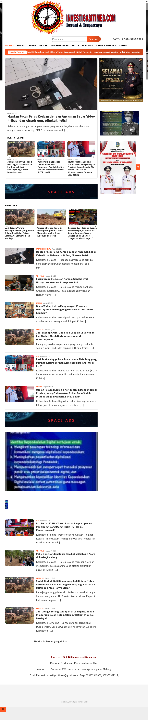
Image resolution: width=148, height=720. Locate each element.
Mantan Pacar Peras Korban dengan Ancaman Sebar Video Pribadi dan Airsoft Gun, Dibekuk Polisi (51, 118)
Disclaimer (66, 663)
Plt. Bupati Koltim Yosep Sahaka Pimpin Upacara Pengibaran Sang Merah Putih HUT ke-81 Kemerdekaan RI (64, 527)
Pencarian (94, 39)
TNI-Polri (40, 276)
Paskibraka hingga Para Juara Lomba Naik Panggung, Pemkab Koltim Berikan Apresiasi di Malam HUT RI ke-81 (50, 167)
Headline (40, 330)
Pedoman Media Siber (86, 663)
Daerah (39, 303)
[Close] (3, 709)
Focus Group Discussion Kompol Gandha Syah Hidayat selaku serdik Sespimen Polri (62, 280)
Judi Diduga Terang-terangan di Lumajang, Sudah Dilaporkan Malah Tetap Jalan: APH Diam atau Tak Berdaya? (19, 233)
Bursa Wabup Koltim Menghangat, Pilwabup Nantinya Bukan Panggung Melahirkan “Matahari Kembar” (64, 309)
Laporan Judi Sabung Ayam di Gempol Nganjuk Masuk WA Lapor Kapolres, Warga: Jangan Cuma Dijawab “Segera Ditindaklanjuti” (82, 233)
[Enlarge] (138, 167)
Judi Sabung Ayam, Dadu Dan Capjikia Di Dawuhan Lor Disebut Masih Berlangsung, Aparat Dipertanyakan (19, 167)
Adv (37, 356)
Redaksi (54, 663)
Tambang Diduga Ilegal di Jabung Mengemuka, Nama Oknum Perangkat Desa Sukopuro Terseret (50, 232)
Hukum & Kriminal (43, 249)
